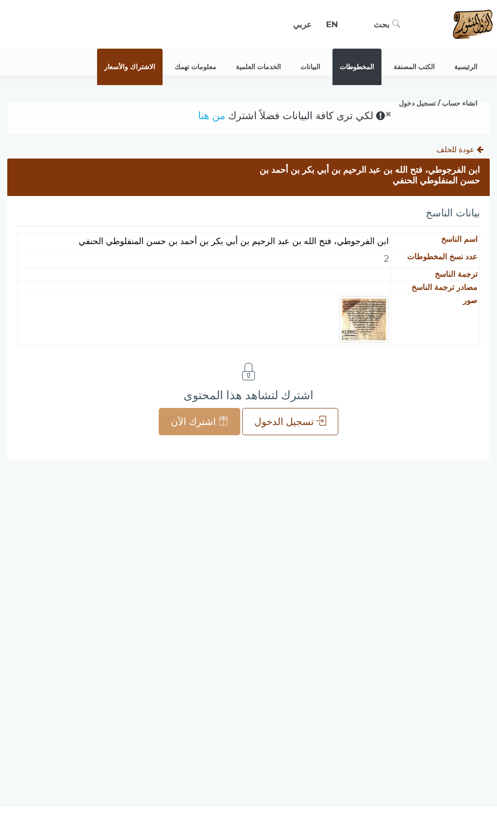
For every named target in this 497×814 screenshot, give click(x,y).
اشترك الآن (194, 421)
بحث (383, 24)
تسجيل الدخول (285, 421)
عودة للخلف (456, 149)
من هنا (211, 115)
